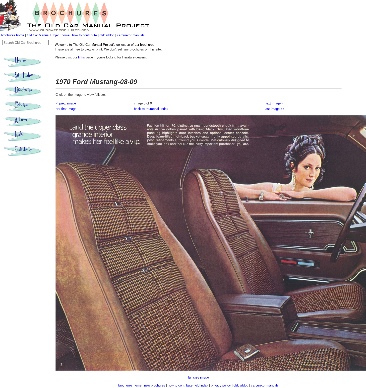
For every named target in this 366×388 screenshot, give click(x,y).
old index (201, 385)
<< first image (66, 109)
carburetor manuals (131, 35)
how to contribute (84, 35)
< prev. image (66, 103)
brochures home (12, 35)
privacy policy (221, 385)
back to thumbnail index (151, 109)
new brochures (154, 385)
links (81, 57)
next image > (274, 103)
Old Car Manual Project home (48, 35)
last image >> (275, 109)
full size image (198, 377)
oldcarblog (107, 35)
